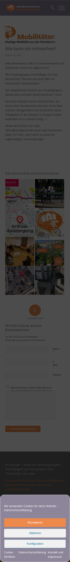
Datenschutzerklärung (18, 510)
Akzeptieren (35, 522)
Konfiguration (35, 543)
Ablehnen (35, 533)
